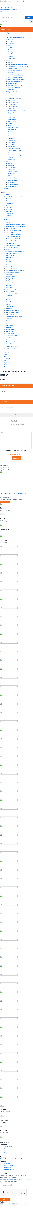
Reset (16, 415)
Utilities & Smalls (21, 493)
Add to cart (16, 458)
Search (29, 17)
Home (2, 493)
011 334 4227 (4, 542)
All (4, 391)
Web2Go (2, 1206)
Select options (5, 502)
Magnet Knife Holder (9, 394)
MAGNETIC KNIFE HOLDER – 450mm (16, 451)
